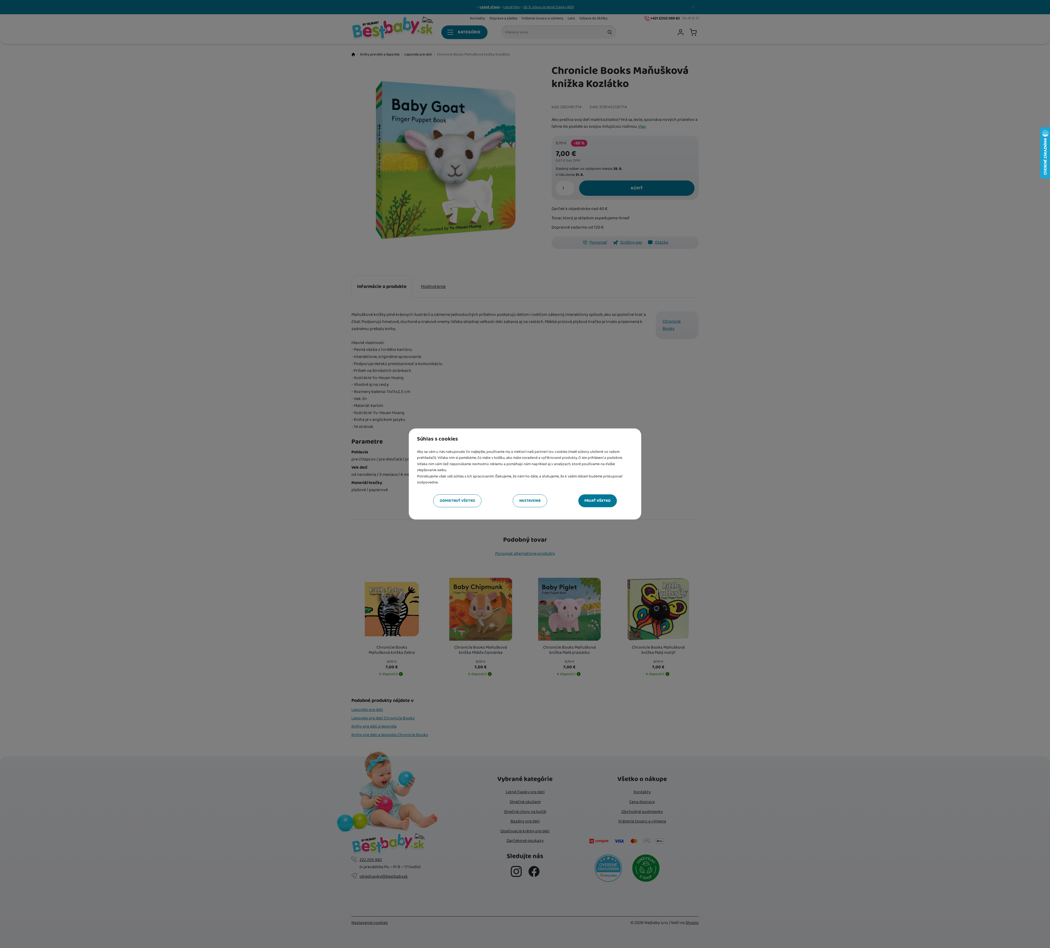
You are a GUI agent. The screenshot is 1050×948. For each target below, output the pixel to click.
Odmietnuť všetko (457, 501)
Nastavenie (530, 501)
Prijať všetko (597, 501)
